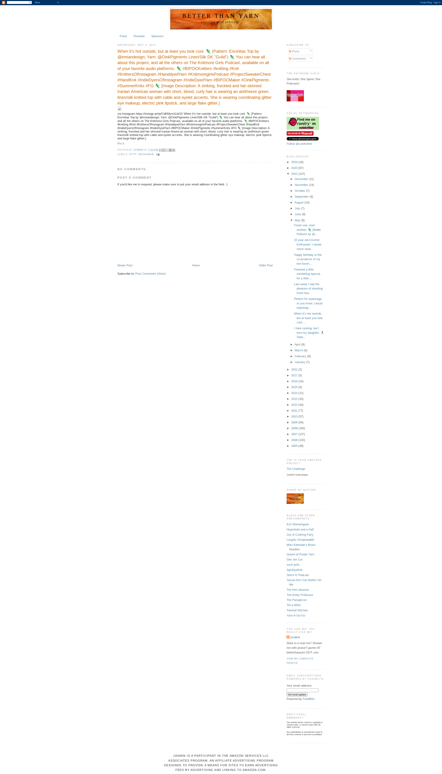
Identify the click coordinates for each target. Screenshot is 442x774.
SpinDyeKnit (294, 570)
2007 (294, 434)
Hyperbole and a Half (300, 529)
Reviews (139, 36)
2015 (294, 387)
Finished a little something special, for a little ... (307, 274)
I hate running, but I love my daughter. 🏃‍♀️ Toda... (309, 333)
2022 (294, 173)
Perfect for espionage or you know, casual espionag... (308, 303)
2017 (294, 375)
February (301, 356)
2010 (294, 416)
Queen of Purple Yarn (300, 554)
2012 (294, 404)
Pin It (120, 143)
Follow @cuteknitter (299, 143)
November (302, 185)
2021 (294, 369)
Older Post (266, 265)
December (302, 179)
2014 (294, 393)
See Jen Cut (294, 559)
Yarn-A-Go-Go (296, 615)
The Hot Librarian (298, 589)
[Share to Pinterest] (173, 150)
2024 (294, 162)
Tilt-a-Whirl (294, 605)
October (300, 190)
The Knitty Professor (300, 595)
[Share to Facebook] (170, 150)
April (298, 344)
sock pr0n (293, 564)
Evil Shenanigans (298, 524)
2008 (294, 428)
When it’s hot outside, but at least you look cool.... (308, 318)
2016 (294, 381)
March (299, 350)
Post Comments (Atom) (150, 273)
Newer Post (124, 265)
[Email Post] (157, 154)
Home (196, 265)
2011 (294, 410)
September (302, 196)
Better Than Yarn (221, 16)
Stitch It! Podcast (298, 575)
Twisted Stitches (297, 610)
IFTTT (133, 154)
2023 (294, 168)
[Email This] (160, 150)
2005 (294, 446)
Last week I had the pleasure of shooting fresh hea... (308, 289)
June (298, 214)
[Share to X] (167, 150)
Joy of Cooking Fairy (300, 534)
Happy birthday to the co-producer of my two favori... (308, 259)
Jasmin (138, 150)
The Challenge (296, 469)
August (299, 202)
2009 (294, 422)
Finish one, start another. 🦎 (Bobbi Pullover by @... (307, 230)
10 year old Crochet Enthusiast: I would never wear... (307, 244)
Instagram (146, 154)
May (298, 220)
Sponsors (157, 36)
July (298, 208)
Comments (298, 58)
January (300, 362)
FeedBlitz (309, 699)
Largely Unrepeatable (300, 539)
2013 (294, 399)
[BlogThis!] (164, 150)
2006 (294, 440)
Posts (123, 36)
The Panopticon (297, 600)
